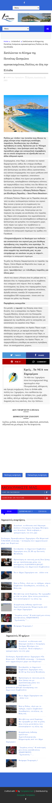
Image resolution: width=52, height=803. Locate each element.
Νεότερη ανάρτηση (12, 475)
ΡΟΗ (9, 511)
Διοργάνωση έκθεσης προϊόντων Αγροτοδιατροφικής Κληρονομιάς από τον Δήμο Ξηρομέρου (30, 607)
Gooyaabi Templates (26, 795)
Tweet (18, 355)
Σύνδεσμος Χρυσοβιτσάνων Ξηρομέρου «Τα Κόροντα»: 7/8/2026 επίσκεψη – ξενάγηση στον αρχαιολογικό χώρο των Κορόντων (25, 540)
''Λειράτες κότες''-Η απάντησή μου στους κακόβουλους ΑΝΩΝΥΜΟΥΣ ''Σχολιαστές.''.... (32, 617)
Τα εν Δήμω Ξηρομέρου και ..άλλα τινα (31, 572)
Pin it (18, 362)
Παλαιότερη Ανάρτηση (37, 475)
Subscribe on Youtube (13, 498)
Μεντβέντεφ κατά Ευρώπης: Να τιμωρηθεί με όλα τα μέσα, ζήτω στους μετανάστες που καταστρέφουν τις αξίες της (32, 596)
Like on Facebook (11, 492)
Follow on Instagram (13, 503)
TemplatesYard (26, 791)
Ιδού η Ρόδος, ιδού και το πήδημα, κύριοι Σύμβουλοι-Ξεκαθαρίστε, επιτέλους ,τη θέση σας (32, 585)
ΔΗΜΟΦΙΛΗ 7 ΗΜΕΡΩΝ (26, 512)
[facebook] (24, 3)
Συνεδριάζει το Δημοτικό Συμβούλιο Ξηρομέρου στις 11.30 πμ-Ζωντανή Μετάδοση (30, 551)
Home (6, 41)
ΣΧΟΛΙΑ (43, 511)
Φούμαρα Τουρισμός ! (23, 626)
